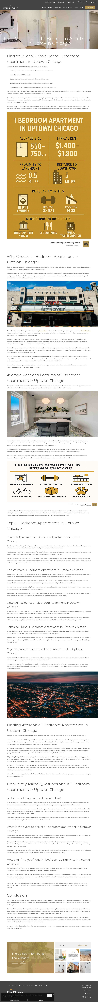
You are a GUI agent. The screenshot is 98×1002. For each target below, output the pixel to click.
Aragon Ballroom (43, 331)
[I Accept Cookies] (53, 994)
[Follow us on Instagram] (81, 2)
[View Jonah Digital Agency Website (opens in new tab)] (20, 992)
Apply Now (23, 962)
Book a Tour (15, 962)
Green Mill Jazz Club (85, 331)
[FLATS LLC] (11, 992)
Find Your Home (90, 7)
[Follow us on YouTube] (87, 2)
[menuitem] (44, 7)
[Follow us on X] (84, 2)
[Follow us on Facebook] (78, 2)
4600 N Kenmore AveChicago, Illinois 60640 (86, 986)
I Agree (49, 995)
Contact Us (41, 1000)
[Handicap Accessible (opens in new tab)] (88, 997)
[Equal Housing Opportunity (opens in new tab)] (85, 997)
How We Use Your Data (14, 1000)
